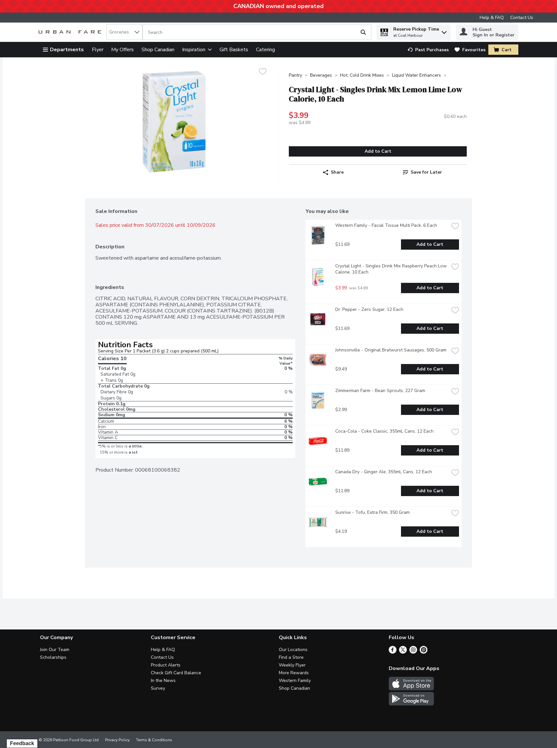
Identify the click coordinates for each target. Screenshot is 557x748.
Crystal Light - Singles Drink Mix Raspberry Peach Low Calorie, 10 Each (391, 269)
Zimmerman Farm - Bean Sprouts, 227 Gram (380, 391)
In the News (163, 680)
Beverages (321, 75)
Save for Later (426, 172)
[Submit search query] (363, 32)
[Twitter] (403, 652)
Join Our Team (54, 650)
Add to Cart (378, 151)
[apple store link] (411, 688)
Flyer (97, 49)
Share (337, 172)
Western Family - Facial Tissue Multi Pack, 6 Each (386, 225)
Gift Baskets (234, 49)
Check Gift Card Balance (176, 673)
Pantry (295, 75)
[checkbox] (263, 72)
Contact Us (521, 17)
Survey (158, 688)
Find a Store (291, 657)
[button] (444, 31)
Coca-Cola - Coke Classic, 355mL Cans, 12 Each (384, 431)
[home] (71, 32)
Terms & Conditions (154, 740)
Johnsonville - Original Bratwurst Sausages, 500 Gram (390, 350)
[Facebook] (392, 652)
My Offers (122, 49)
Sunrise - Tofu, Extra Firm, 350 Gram (372, 512)
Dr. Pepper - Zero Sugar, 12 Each (369, 309)
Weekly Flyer (292, 665)
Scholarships (53, 657)
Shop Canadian (158, 49)
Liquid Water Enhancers (416, 75)
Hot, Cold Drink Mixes (362, 75)
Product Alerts (166, 665)
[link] (428, 50)
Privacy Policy (117, 740)
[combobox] (124, 32)
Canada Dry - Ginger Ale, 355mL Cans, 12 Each (383, 472)
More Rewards (294, 673)
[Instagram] (413, 652)
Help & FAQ (492, 17)
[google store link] (411, 703)
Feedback (22, 743)
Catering (265, 49)
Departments (67, 49)
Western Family (295, 680)
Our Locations (293, 650)
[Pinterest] (423, 652)
